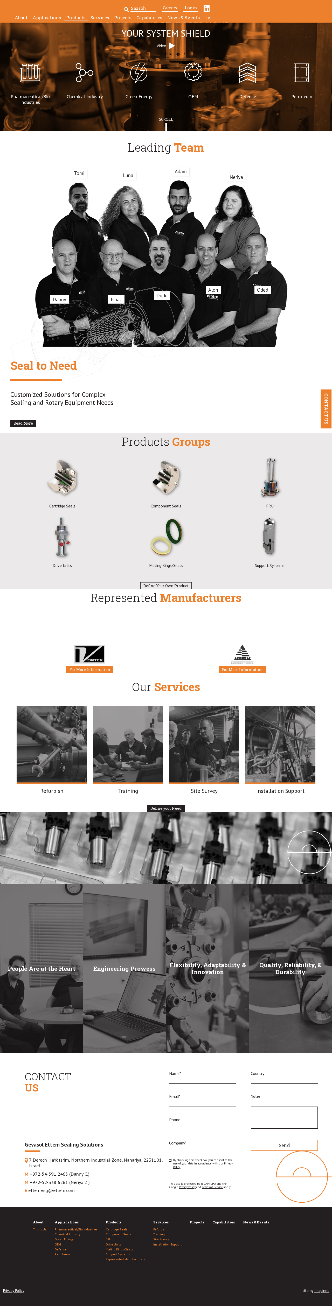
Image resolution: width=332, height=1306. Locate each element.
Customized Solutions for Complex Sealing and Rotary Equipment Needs (61, 398)
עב (207, 18)
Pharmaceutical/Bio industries (76, 1229)
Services (100, 18)
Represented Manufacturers (125, 1259)
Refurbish (160, 1229)
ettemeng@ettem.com (50, 1190)
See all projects (60, 874)
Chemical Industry (67, 1234)
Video (161, 45)
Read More (23, 423)
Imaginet (321, 1290)
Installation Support (167, 1244)
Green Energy (64, 1239)
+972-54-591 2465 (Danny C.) (57, 1174)
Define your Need (166, 808)
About (21, 18)
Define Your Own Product (166, 586)
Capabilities (149, 18)
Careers (170, 8)
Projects (122, 18)
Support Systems (118, 1254)
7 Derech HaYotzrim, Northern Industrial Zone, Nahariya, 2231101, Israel (95, 1163)
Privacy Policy (187, 1187)
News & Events (183, 18)
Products (75, 18)
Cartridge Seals (117, 1229)
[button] (126, 8)
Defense (61, 1249)
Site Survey (161, 1239)
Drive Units (113, 1244)
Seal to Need (43, 365)
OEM (58, 1244)
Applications (47, 18)
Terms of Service (212, 1187)
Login (191, 8)
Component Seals (118, 1234)
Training (159, 1234)
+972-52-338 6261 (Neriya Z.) (57, 1182)
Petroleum (62, 1254)
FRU (108, 1239)
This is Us (39, 1229)
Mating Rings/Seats (119, 1249)
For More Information (90, 669)
